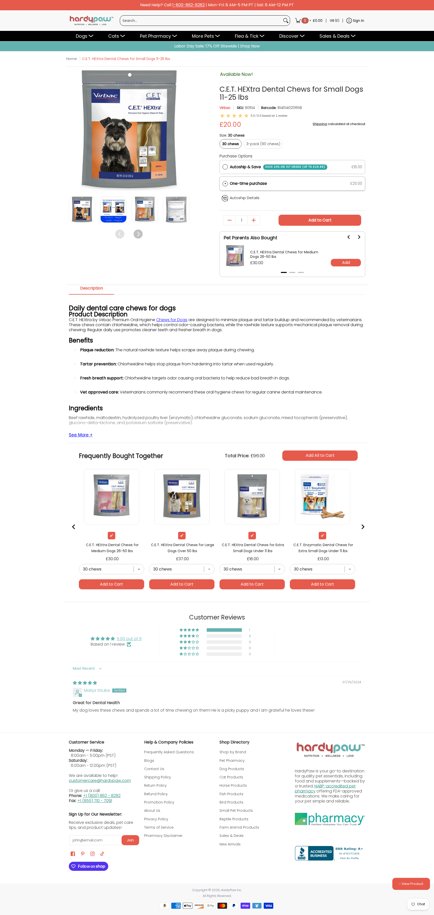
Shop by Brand (233, 752)
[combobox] (201, 21)
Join (130, 840)
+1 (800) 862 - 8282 (102, 795)
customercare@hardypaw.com (100, 780)
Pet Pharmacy (232, 760)
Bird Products (231, 802)
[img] (85, 683)
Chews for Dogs (171, 320)
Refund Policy (156, 793)
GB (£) (334, 20)
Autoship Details (244, 197)
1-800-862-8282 (188, 5)
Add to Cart (320, 220)
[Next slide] (356, 237)
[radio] (225, 167)
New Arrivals (230, 844)
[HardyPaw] (91, 20)
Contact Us (154, 768)
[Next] (185, 131)
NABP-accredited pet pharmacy (325, 788)
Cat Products (231, 777)
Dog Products (232, 768)
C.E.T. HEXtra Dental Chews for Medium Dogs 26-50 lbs (284, 254)
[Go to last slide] (346, 237)
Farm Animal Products (239, 827)
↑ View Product (411, 883)
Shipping (320, 124)
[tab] (284, 272)
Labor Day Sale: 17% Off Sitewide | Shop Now (217, 46)
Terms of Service (159, 827)
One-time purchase (248, 183)
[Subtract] (230, 220)
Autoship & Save (277, 166)
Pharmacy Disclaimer (163, 835)
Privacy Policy (156, 819)
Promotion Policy (159, 802)
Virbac (225, 107)
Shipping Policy (157, 777)
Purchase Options (236, 156)
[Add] (254, 220)
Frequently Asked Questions (169, 752)
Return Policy (155, 785)
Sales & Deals (232, 835)
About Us (152, 810)
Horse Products (233, 785)
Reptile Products (234, 819)
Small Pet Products (236, 810)
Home (71, 58)
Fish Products (231, 793)
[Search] (286, 21)
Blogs (149, 760)
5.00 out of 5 (129, 639)
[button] (292, 184)
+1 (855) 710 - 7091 (94, 801)
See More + (81, 435)
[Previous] (73, 131)
